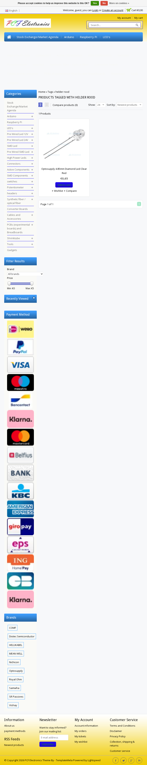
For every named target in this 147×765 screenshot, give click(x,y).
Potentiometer (17, 64)
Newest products (14, 745)
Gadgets (13, 83)
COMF (12, 627)
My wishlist (81, 741)
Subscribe (48, 744)
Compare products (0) (65, 105)
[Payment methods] (20, 465)
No (104, 3)
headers (38, 64)
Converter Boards (106, 64)
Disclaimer (116, 731)
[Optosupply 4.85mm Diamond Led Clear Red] (64, 145)
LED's (106, 37)
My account (124, 17)
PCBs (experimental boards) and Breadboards (74, 74)
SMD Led (75, 46)
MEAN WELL (15, 653)
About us (9, 725)
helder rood (62, 91)
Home (9, 36)
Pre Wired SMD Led (99, 46)
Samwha (14, 688)
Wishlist (58, 190)
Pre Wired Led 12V (19, 46)
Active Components (69, 55)
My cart (138, 17)
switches (123, 55)
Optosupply (16, 670)
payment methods (14, 731)
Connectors (43, 55)
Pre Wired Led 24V (50, 46)
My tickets (80, 736)
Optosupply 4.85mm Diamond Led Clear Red (64, 171)
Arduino (69, 37)
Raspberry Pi (88, 37)
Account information (86, 725)
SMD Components (100, 55)
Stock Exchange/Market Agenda (37, 37)
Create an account (112, 10)
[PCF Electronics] (27, 23)
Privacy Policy (118, 736)
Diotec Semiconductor (21, 636)
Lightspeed (94, 760)
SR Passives (16, 696)
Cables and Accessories (22, 74)
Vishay (13, 705)
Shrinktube (118, 74)
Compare (71, 190)
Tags (50, 91)
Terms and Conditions (122, 725)
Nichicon (14, 662)
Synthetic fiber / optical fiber (69, 64)
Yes (95, 3)
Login (95, 10)
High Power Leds (18, 55)
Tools (134, 74)
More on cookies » (119, 3)
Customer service (120, 751)
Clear (33, 298)
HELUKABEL (15, 645)
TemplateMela (64, 760)
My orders (81, 731)
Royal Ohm (15, 679)
